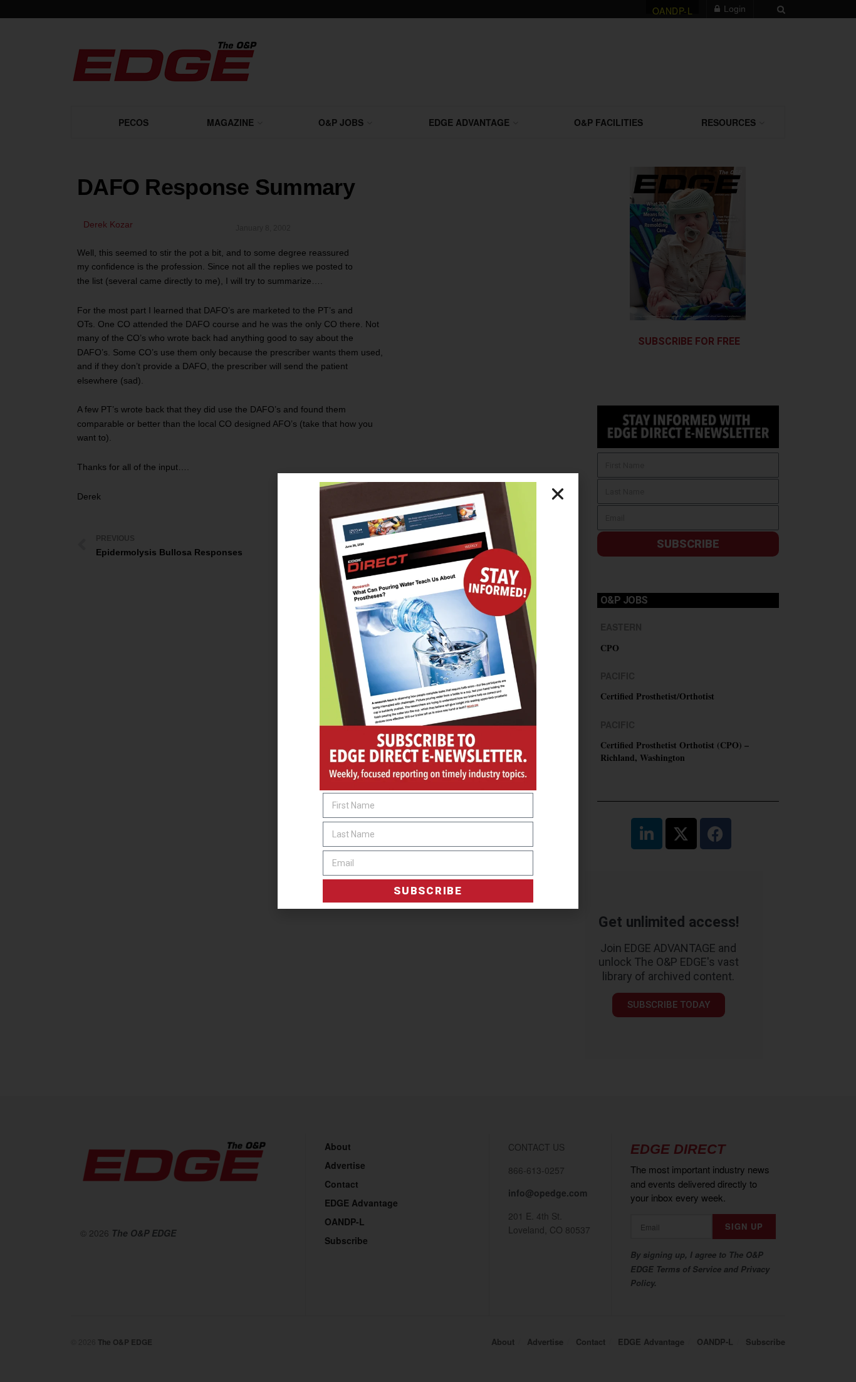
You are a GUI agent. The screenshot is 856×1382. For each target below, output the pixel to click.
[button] (558, 494)
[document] (428, 691)
